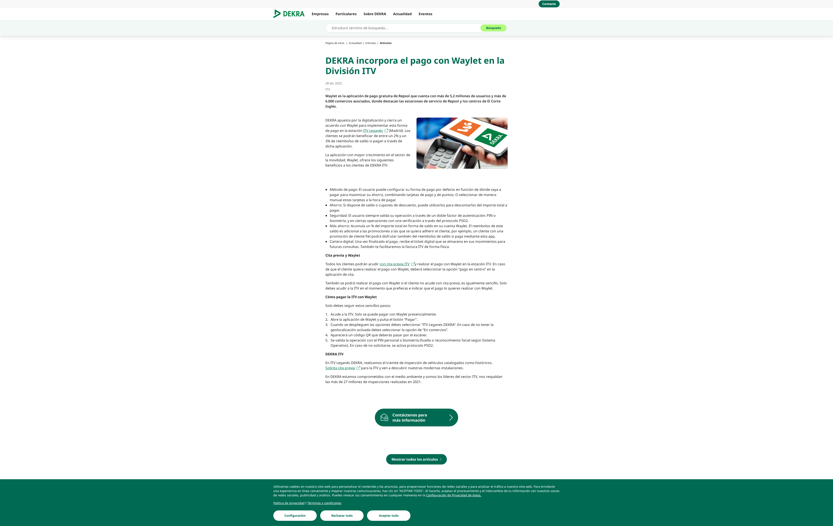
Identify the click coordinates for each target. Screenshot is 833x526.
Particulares (346, 13)
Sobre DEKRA (375, 13)
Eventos (425, 13)
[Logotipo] (290, 14)
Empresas (320, 13)
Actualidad (402, 13)
